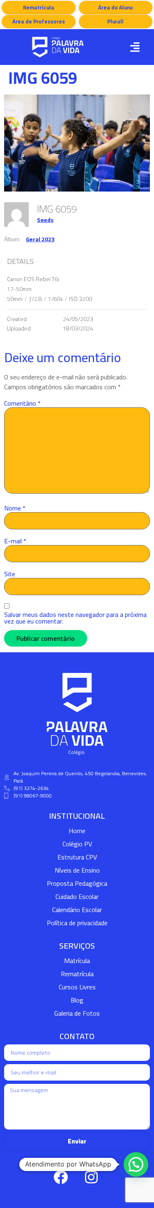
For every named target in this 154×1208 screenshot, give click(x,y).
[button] (134, 47)
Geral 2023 (40, 239)
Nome (14, 508)
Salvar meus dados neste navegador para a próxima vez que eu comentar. (75, 617)
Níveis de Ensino (77, 870)
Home (77, 831)
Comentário (22, 403)
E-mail (15, 541)
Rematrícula (77, 974)
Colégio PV (77, 844)
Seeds (45, 220)
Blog (77, 1000)
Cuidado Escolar (77, 896)
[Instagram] (91, 1177)
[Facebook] (60, 1177)
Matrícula (77, 960)
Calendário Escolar (77, 909)
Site (9, 574)
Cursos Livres (77, 987)
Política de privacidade (77, 923)
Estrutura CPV (77, 857)
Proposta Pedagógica (77, 883)
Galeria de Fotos (77, 1013)
